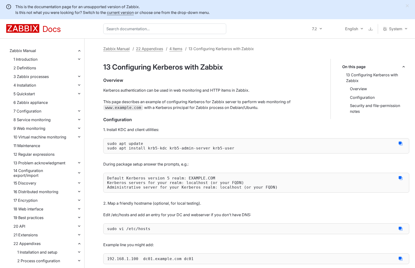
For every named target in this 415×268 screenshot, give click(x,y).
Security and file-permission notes (375, 108)
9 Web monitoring (29, 128)
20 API (19, 226)
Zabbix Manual (23, 50)
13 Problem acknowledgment (39, 163)
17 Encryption (25, 200)
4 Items (175, 48)
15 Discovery (24, 183)
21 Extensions (25, 234)
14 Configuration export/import (28, 173)
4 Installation (24, 85)
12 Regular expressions (34, 154)
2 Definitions (24, 68)
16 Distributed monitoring (35, 191)
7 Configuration (27, 111)
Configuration (362, 97)
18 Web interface (28, 209)
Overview (358, 88)
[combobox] (165, 28)
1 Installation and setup (37, 252)
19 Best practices (28, 217)
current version (120, 12)
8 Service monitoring (32, 119)
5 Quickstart (24, 93)
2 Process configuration (38, 260)
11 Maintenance (26, 145)
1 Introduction (25, 59)
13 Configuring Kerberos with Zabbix (372, 77)
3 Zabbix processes (31, 76)
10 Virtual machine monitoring (39, 137)
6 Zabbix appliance (30, 102)
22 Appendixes (27, 243)
